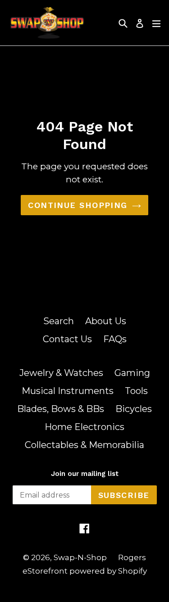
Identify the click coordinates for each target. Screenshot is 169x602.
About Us (105, 321)
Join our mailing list (85, 474)
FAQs (115, 339)
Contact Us (67, 339)
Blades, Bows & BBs (60, 408)
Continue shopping (77, 205)
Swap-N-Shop (80, 557)
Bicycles (133, 408)
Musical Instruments (68, 390)
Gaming (132, 372)
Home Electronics (84, 426)
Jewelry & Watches (61, 372)
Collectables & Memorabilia (84, 444)
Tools (136, 390)
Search (58, 321)
